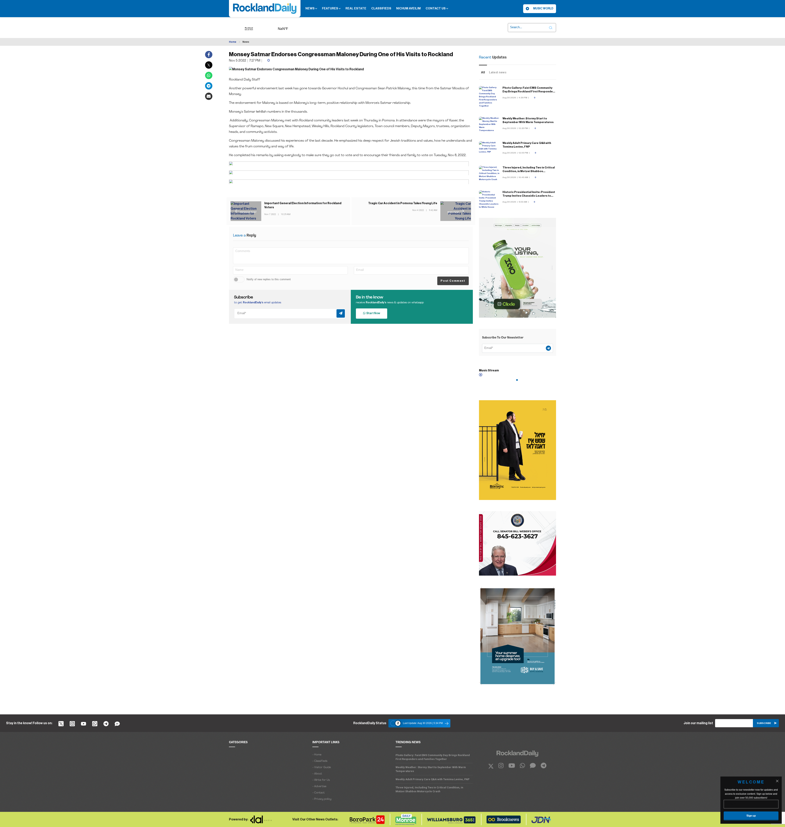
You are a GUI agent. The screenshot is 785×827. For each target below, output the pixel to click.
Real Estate (355, 8)
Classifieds (381, 8)
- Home (316, 754)
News (310, 8)
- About (317, 773)
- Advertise (319, 786)
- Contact (318, 792)
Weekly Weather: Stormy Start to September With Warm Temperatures (431, 769)
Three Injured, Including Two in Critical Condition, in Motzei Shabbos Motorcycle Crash (528, 171)
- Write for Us (321, 780)
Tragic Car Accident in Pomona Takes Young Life (402, 203)
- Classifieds (319, 761)
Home (232, 41)
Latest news (497, 72)
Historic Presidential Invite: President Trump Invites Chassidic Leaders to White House (528, 196)
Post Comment (453, 280)
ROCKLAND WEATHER (289, 27)
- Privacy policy (321, 799)
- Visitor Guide (321, 767)
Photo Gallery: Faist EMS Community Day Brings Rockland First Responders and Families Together (529, 91)
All (483, 72)
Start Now (373, 313)
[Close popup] (777, 781)
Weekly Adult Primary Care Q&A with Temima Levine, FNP (433, 779)
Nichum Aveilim (408, 8)
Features (330, 8)
